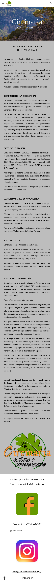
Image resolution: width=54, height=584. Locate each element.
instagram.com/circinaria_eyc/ (27, 571)
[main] (27, 23)
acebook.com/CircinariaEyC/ (27, 524)
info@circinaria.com (34, 484)
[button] (3, 3)
